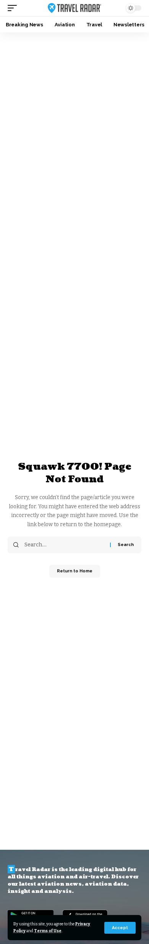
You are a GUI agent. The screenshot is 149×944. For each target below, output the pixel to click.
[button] (120, 928)
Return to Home (74, 571)
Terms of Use (48, 930)
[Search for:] (64, 544)
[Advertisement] (74, 110)
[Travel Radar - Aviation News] (74, 8)
